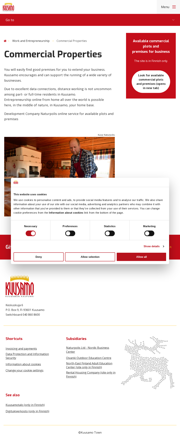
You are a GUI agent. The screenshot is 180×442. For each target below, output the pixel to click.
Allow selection (90, 256)
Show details (152, 246)
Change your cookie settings (24, 370)
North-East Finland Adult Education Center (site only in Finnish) (89, 365)
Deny (39, 256)
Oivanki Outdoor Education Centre (88, 358)
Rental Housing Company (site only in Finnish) (90, 374)
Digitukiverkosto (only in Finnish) (27, 411)
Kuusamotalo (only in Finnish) (25, 405)
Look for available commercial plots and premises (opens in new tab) (151, 81)
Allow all (141, 256)
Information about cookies (23, 364)
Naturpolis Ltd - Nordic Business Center (87, 349)
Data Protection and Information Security (27, 356)
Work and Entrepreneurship (31, 41)
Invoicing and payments (21, 349)
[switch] (70, 233)
